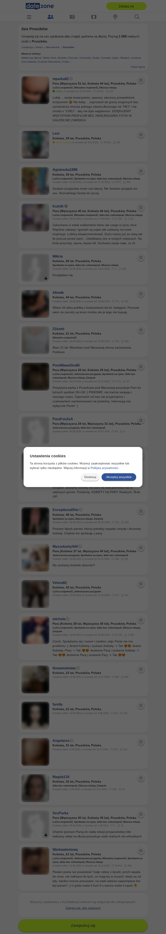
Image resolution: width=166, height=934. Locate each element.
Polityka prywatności (104, 468)
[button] (90, 477)
